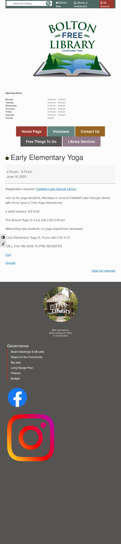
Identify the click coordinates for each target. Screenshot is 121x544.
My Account (104, 4)
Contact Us (90, 131)
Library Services (81, 141)
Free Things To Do (41, 141)
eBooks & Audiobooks (80, 4)
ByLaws (16, 362)
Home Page (31, 131)
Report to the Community (27, 357)
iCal (8, 255)
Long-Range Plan (22, 368)
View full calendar (103, 270)
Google (10, 263)
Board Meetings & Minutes (27, 351)
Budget (15, 378)
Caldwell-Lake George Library (56, 189)
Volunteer (61, 131)
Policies (16, 373)
